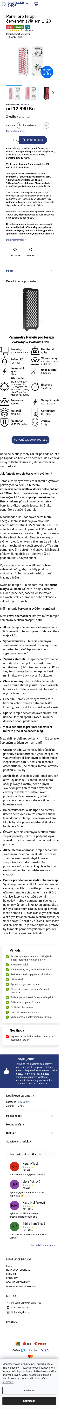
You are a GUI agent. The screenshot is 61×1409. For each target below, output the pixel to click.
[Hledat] (32, 4)
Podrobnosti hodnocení (18, 34)
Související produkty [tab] (18, 1141)
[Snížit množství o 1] (17, 142)
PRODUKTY (24, 1102)
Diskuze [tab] (11, 1133)
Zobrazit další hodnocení (40, 1245)
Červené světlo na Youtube (30, 439)
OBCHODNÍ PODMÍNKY (18, 1282)
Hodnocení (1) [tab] (15, 1124)
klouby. (21, 770)
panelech (17, 593)
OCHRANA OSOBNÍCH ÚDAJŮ (21, 1286)
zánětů (14, 577)
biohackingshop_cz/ (21, 1312)
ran (24, 693)
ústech (21, 826)
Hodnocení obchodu (18, 1269)
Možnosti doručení (15, 131)
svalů (18, 804)
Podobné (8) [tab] (14, 1115)
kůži (14, 635)
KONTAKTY (12, 1278)
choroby (8, 874)
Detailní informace (15, 240)
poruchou (9, 844)
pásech (29, 593)
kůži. (56, 707)
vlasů (24, 653)
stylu (25, 537)
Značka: (15, 37)
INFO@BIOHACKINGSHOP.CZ (26, 1303)
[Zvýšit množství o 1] (17, 138)
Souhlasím (29, 1400)
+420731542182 (19, 1307)
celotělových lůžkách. (14, 601)
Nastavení (29, 1390)
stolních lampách (24, 597)
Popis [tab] (9, 270)
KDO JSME (11, 1274)
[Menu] (53, 4)
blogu (40, 731)
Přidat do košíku (35, 140)
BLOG (9, 1265)
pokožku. (47, 675)
